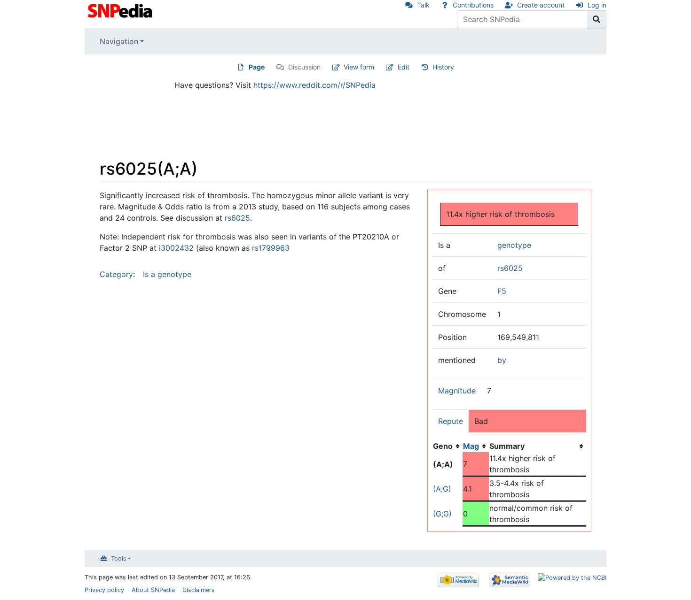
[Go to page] (596, 19)
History (443, 67)
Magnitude (457, 390)
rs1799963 (271, 248)
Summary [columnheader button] (507, 446)
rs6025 (510, 268)
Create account (541, 5)
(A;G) (442, 488)
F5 (501, 291)
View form (359, 67)
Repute (450, 421)
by (501, 360)
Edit (403, 67)
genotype (514, 245)
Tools (118, 558)
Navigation (119, 41)
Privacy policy (104, 589)
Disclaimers (198, 589)
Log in (597, 5)
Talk (423, 5)
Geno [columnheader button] (443, 446)
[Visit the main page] (121, 10)
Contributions (473, 5)
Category (116, 274)
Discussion (304, 67)
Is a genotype (167, 274)
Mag (471, 446)
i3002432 (176, 248)
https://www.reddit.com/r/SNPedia (314, 85)
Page (257, 67)
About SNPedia (153, 589)
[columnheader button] (476, 446)
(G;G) (442, 513)
